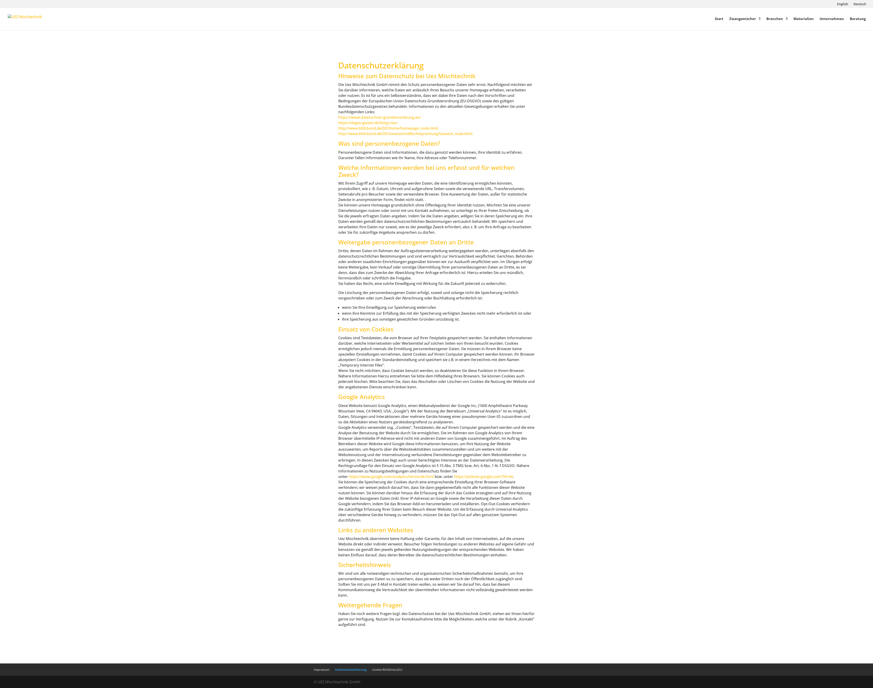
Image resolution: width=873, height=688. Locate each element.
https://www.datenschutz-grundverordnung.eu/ (379, 117)
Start (719, 19)
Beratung (858, 19)
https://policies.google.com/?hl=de (483, 476)
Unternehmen (832, 19)
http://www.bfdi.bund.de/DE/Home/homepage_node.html (388, 128)
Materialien (803, 19)
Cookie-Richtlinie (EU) (387, 670)
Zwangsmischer (742, 19)
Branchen (774, 19)
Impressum (321, 670)
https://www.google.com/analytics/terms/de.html (391, 476)
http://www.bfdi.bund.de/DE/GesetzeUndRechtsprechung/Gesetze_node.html (405, 133)
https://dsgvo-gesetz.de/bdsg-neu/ (368, 122)
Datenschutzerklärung (381, 65)
